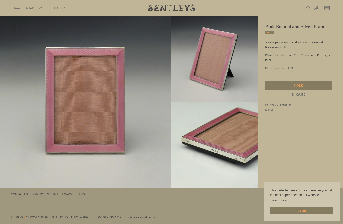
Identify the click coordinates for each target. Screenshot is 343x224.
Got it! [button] (302, 210)
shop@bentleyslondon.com (140, 217)
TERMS (80, 194)
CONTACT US (19, 194)
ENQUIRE (298, 94)
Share (269, 110)
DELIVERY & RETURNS (278, 105)
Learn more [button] (279, 200)
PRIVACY (67, 194)
